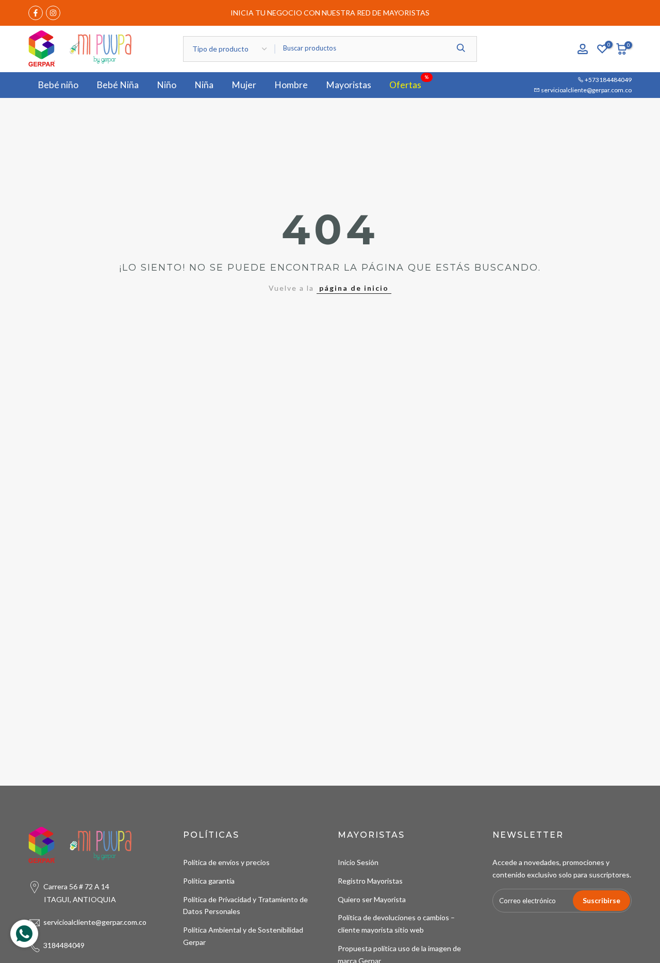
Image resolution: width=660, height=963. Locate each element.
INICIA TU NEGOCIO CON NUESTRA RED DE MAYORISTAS (330, 12)
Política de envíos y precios (226, 862)
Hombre (291, 84)
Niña (203, 84)
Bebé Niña (117, 84)
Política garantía (209, 880)
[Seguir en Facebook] (35, 13)
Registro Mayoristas (370, 880)
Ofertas (409, 84)
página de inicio (354, 288)
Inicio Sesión (358, 862)
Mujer (244, 84)
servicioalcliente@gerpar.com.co (586, 90)
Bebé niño (58, 84)
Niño (166, 84)
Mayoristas (348, 84)
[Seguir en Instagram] (53, 13)
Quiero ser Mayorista (372, 899)
